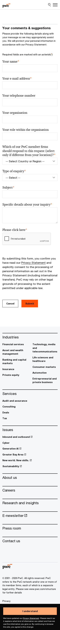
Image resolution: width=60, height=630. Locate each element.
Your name (10, 62)
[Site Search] (49, 4)
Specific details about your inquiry (27, 205)
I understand (30, 611)
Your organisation (14, 113)
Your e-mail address (17, 79)
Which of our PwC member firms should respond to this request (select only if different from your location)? (29, 151)
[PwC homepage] (6, 5)
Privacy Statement (31, 618)
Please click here (14, 230)
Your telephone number (18, 96)
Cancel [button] (10, 303)
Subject (8, 188)
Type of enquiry (14, 171)
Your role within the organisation (25, 130)
